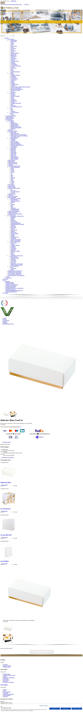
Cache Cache (13, 242)
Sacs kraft (13, 192)
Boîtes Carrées (12, 132)
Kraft (12, 178)
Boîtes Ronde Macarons (16, 143)
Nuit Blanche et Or (15, 237)
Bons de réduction (7, 691)
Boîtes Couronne (14, 156)
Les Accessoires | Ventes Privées (15, 273)
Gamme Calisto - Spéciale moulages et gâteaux (20, 86)
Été (10, 107)
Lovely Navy (13, 260)
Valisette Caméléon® (12, 212)
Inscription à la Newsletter (8, 682)
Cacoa (12, 267)
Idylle (12, 104)
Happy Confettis (14, 221)
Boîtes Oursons (11, 161)
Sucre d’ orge (13, 68)
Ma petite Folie (14, 100)
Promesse (13, 62)
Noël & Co (13, 225)
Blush (12, 109)
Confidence (13, 99)
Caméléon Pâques (14, 84)
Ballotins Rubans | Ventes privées (15, 270)
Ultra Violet (13, 50)
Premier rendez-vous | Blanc (16, 265)
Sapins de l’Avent (12, 194)
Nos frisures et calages (15, 90)
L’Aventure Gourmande (16, 65)
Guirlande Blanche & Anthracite (17, 224)
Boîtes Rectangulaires (12, 162)
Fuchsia (12, 169)
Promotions (5, 664)
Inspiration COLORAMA (11, 286)
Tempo (12, 49)
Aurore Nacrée (14, 230)
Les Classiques (10, 120)
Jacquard (13, 60)
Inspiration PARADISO (11, 287)
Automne (13, 204)
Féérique (12, 218)
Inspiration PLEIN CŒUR (11, 291)
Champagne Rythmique (16, 223)
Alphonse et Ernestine (15, 75)
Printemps (13, 202)
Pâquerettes (13, 249)
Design (12, 269)
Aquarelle (13, 111)
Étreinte (12, 98)
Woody (12, 70)
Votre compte (4, 684)
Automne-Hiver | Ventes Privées (16, 216)
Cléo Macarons (14, 146)
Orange (12, 170)
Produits (6, 37)
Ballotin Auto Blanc (6, 482)
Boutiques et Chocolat (15, 201)
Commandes (5, 693)
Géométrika (13, 238)
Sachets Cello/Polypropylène (14, 188)
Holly (12, 44)
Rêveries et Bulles (14, 233)
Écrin (12, 69)
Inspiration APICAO (10, 283)
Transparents (10, 195)
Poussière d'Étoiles (15, 53)
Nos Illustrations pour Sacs (16, 106)
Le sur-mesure (9, 277)
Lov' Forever (13, 261)
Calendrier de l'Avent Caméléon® (15, 213)
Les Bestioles (13, 248)
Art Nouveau (13, 79)
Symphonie (13, 76)
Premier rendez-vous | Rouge (17, 263)
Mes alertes (5, 696)
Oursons (12, 114)
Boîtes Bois (10, 129)
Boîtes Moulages (11, 160)
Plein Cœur (13, 262)
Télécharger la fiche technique (7, 457)
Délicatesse (13, 259)
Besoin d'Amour (14, 256)
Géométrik (13, 246)
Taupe (12, 180)
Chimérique (13, 63)
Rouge (12, 168)
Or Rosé (12, 182)
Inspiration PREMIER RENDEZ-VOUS (14, 290)
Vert (12, 173)
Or (11, 174)
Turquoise (13, 177)
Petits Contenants (11, 187)
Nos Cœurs (13, 105)
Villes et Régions (14, 199)
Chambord (13, 95)
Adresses (5, 689)
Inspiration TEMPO (10, 282)
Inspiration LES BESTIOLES (12, 284)
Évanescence (13, 268)
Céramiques (10, 164)
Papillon (12, 81)
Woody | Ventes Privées (16, 240)
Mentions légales (6, 674)
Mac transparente (14, 141)
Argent (12, 181)
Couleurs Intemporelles (14, 167)
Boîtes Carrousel (14, 159)
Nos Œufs (13, 85)
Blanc (12, 175)
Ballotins (11, 121)
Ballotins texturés (14, 125)
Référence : (3, 444)
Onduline (13, 231)
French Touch (14, 58)
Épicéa (12, 47)
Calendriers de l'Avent (15, 71)
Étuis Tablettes (11, 184)
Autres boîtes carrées (15, 136)
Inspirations (6, 281)
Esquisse (12, 67)
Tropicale (13, 254)
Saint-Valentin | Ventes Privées (15, 255)
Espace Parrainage (7, 695)
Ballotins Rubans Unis (15, 126)
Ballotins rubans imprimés (16, 127)
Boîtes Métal (12, 148)
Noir (12, 176)
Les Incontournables (13, 112)
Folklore (12, 82)
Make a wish (13, 54)
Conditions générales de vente (9, 675)
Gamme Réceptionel (10, 118)
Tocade (12, 97)
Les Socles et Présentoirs (16, 88)
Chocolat (13, 171)
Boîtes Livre (13, 155)
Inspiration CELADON (10, 289)
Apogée (12, 43)
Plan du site (5, 681)
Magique (13, 219)
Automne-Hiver (12, 40)
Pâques (10, 72)
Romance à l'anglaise (15, 96)
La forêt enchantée (14, 61)
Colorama (13, 83)
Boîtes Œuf (13, 150)
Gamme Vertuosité (9, 117)
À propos (5, 676)
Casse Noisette (14, 46)
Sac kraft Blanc (5, 561)
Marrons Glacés (11, 185)
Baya (12, 110)
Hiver (12, 205)
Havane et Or (13, 232)
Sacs (10, 189)
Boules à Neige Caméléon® (14, 211)
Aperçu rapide (4, 484)
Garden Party (13, 77)
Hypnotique (13, 220)
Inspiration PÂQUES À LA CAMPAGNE (14, 288)
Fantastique (13, 217)
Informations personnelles (8, 694)
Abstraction (13, 207)
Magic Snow (13, 227)
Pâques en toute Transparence (17, 89)
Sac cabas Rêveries (5, 508)
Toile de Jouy (13, 56)
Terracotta (13, 57)
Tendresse (13, 102)
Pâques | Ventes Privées (14, 241)
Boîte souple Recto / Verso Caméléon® (16, 275)
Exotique (13, 74)
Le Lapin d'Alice (14, 78)
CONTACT (13, 1)
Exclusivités (5, 292)
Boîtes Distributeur (15, 157)
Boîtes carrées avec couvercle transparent (19, 135)
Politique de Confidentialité (8, 677)
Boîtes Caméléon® (12, 197)
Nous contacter (6, 679)
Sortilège (13, 93)
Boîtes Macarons (12, 138)
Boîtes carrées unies (15, 133)
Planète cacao (13, 55)
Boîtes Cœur (13, 154)
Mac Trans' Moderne (15, 142)
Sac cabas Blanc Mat (6, 535)
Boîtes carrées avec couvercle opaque (18, 134)
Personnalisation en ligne (11, 116)
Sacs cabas (13, 190)
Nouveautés (5, 279)
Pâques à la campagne (15, 251)
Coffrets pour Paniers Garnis (14, 166)
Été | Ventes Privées (13, 266)
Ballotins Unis (14, 122)
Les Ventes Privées (10, 214)
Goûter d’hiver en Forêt (16, 239)
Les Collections (10, 39)
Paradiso (12, 252)
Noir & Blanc (13, 147)
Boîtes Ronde (13, 153)
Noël (12, 206)
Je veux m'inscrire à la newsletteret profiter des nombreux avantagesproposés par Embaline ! (41, 651)
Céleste (12, 51)
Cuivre (12, 183)
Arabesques (13, 139)
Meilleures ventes (6, 666)
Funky (12, 42)
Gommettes (13, 247)
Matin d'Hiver (14, 41)
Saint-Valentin (12, 92)
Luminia (12, 228)
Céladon (12, 244)
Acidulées (13, 140)
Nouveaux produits (7, 665)
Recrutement (5, 678)
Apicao (12, 91)
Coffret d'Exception (15, 258)
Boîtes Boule (13, 152)
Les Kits (7, 276)
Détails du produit (6, 442)
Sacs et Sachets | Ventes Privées (14, 274)
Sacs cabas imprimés (15, 191)
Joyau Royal (13, 48)
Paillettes (13, 235)
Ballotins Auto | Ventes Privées (14, 272)
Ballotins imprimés (15, 124)
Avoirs (4, 690)
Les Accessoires (9, 119)
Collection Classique (15, 245)
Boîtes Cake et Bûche (12, 131)
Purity (12, 253)
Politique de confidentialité (43, 705)
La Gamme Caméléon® (12, 196)
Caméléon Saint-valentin (16, 103)
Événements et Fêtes (15, 209)
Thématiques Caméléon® (14, 198)
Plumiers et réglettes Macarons (17, 145)
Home (4, 280)
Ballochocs (13, 128)
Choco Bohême (14, 64)
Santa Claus (13, 226)
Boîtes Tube (13, 149)
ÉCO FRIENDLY (14, 210)
